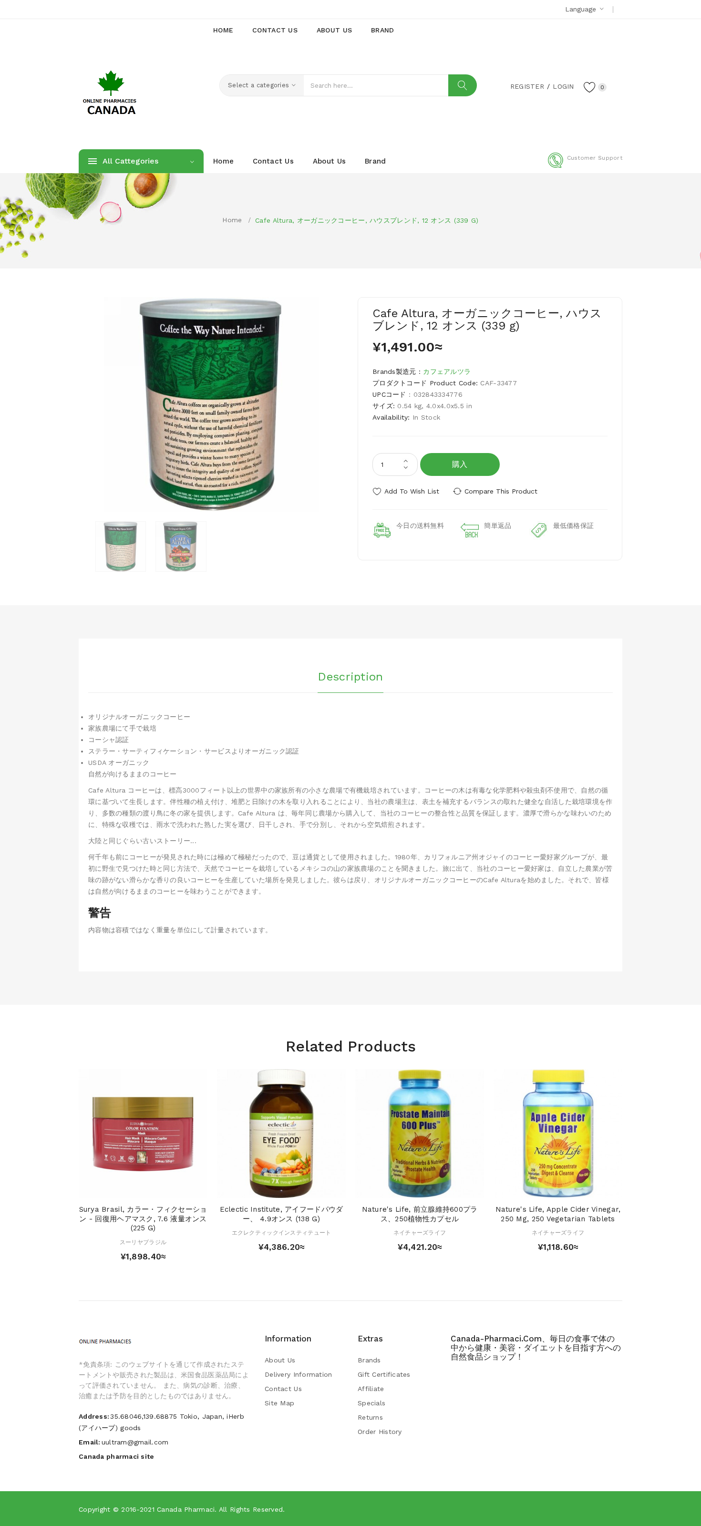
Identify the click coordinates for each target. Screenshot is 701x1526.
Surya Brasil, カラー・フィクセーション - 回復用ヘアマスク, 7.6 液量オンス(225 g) (143, 1219)
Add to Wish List (411, 491)
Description (350, 676)
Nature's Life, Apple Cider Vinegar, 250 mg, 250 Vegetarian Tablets (558, 1214)
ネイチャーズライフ (419, 1232)
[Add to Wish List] (152, 1188)
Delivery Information (298, 1374)
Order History (380, 1431)
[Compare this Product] (170, 1188)
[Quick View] (134, 1188)
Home (232, 220)
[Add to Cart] (116, 1188)
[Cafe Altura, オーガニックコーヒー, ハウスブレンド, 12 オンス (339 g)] (120, 546)
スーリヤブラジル (143, 1242)
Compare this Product (500, 491)
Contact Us (283, 1388)
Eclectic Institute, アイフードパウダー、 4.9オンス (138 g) (281, 1214)
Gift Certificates (384, 1374)
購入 (460, 464)
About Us (280, 1360)
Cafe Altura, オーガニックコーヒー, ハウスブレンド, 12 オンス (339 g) (366, 220)
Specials (371, 1403)
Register (527, 86)
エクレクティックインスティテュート (281, 1232)
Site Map (279, 1403)
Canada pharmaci (186, 1509)
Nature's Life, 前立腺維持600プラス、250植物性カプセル (420, 1214)
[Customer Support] (585, 166)
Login (563, 86)
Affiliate (371, 1388)
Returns (370, 1417)
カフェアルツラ (447, 371)
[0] (590, 87)
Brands (369, 1360)
